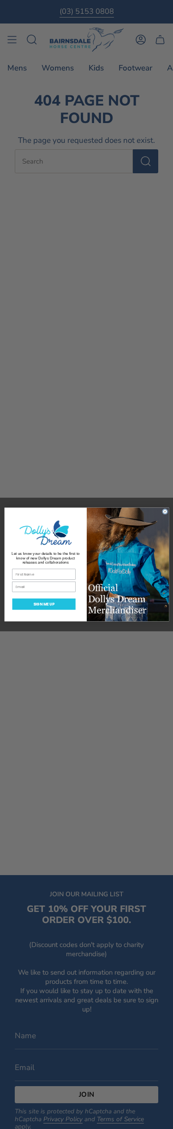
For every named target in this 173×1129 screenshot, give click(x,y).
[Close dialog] (164, 511)
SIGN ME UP (43, 603)
